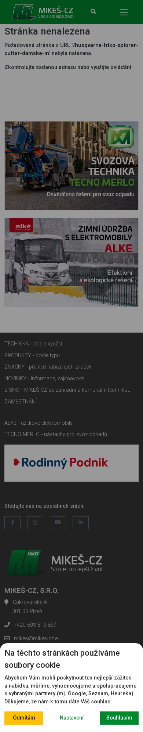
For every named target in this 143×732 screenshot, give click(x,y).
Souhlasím (119, 718)
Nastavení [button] (72, 718)
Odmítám (24, 718)
